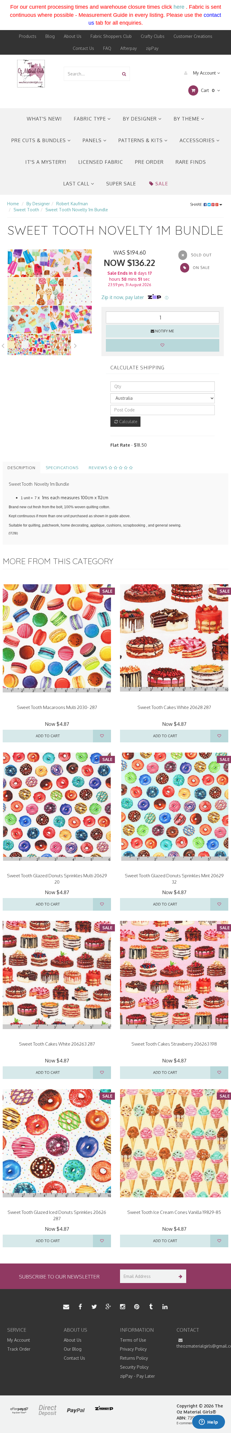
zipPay (152, 48)
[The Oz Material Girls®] (31, 73)
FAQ (107, 48)
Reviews (99, 467)
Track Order (18, 1349)
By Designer (140, 119)
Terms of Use (133, 1340)
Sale (161, 184)
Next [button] (75, 345)
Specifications (62, 467)
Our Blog (73, 1349)
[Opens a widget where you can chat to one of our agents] (208, 1422)
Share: (197, 204)
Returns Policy (134, 1358)
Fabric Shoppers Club (111, 36)
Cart (207, 90)
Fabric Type (90, 119)
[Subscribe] (179, 1276)
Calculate (127, 421)
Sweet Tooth (26, 209)
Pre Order (149, 162)
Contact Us (83, 48)
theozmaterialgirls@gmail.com (200, 1346)
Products (27, 36)
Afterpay (128, 48)
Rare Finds (191, 162)
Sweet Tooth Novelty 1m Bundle (76, 209)
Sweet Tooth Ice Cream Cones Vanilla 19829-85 (174, 1212)
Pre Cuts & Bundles (39, 140)
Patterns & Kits (141, 140)
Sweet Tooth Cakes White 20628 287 (174, 707)
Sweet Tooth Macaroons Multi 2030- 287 (57, 707)
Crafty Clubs (153, 36)
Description (21, 467)
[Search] (124, 74)
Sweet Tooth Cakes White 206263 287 (57, 1044)
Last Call (77, 184)
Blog (50, 36)
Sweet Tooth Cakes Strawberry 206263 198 (174, 1044)
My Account (204, 72)
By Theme (187, 119)
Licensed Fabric (100, 162)
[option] (49, 291)
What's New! (44, 119)
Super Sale (121, 184)
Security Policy (134, 1367)
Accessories (198, 140)
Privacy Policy (133, 1349)
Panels (93, 140)
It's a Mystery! (45, 162)
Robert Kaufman (72, 203)
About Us (73, 36)
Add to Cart (48, 736)
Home (13, 203)
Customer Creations (193, 36)
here (179, 7)
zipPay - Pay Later (137, 1376)
